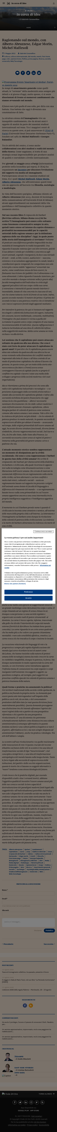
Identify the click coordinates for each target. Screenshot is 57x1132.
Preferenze (28, 592)
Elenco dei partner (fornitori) (15, 584)
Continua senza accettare (43, 531)
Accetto (28, 598)
